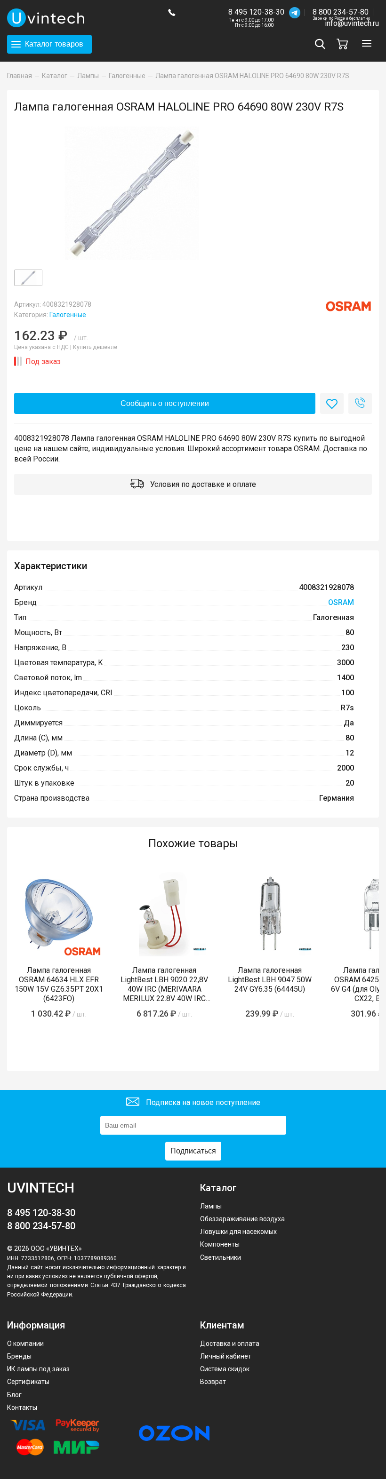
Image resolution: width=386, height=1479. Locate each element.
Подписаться (193, 1151)
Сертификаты (28, 1381)
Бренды (19, 1356)
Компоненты (220, 1244)
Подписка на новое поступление (202, 1102)
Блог (14, 1395)
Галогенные (67, 314)
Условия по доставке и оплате (202, 484)
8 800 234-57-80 (341, 12)
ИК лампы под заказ (38, 1369)
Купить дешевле (95, 347)
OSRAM (341, 602)
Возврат (213, 1381)
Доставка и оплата (229, 1343)
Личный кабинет (225, 1356)
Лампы (211, 1206)
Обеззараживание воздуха (242, 1219)
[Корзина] (345, 44)
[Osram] (348, 306)
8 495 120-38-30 (256, 12)
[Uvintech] (80, 17)
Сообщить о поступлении (165, 403)
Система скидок (224, 1369)
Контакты (22, 1407)
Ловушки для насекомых (238, 1231)
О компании (25, 1343)
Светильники (220, 1257)
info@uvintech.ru (352, 23)
